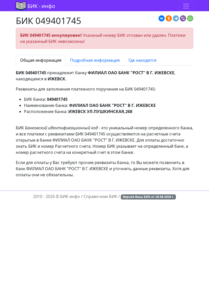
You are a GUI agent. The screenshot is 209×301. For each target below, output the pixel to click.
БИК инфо (70, 196)
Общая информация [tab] (40, 60)
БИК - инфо (41, 6)
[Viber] (183, 18)
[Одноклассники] (169, 18)
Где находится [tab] (142, 60)
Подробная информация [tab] (95, 60)
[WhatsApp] (190, 18)
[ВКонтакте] (162, 18)
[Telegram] (176, 18)
